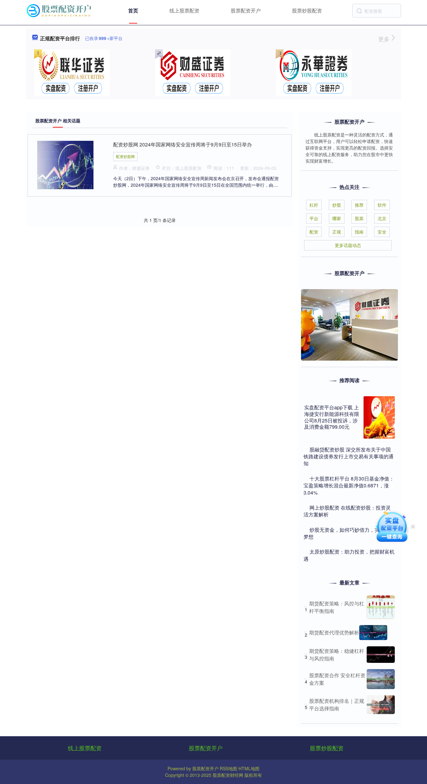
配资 (313, 232)
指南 (359, 232)
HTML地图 (249, 768)
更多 (384, 39)
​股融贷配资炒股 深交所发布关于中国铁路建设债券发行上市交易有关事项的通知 (349, 456)
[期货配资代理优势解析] (373, 632)
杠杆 (313, 205)
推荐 (359, 205)
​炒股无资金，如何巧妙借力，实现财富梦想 (349, 533)
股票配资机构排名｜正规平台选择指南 (336, 704)
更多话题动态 (348, 245)
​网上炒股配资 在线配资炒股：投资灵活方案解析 (347, 511)
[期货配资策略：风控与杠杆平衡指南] (381, 607)
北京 (382, 218)
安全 (382, 232)
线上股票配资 (184, 10)
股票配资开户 (246, 10)
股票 (359, 218)
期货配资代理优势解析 (334, 632)
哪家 (336, 218)
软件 (382, 205)
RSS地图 (228, 768)
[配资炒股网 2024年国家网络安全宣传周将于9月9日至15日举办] (65, 164)
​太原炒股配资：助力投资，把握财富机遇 (349, 555)
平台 (313, 218)
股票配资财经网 (228, 775)
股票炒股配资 (307, 10)
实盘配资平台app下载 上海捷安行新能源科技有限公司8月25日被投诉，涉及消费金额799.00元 (331, 417)
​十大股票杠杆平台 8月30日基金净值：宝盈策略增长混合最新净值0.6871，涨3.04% (349, 485)
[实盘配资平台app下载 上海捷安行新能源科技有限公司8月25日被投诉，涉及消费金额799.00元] (379, 417)
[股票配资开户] (60, 10)
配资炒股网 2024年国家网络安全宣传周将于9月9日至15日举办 (182, 144)
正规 (336, 232)
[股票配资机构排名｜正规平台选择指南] (381, 704)
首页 (133, 10)
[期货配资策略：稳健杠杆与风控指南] (381, 654)
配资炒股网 (125, 156)
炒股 (336, 205)
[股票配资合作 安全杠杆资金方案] (381, 679)
